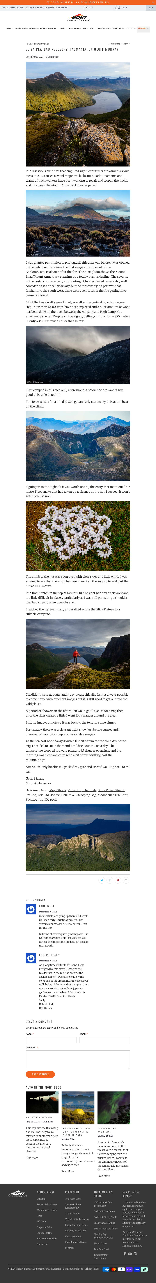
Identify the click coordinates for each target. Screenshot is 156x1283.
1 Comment (47, 1121)
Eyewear (106, 28)
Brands (131, 28)
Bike (92, 28)
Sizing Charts (100, 1243)
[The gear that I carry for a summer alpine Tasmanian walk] (78, 1107)
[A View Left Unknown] (42, 1102)
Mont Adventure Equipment (30, 1268)
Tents (8, 28)
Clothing (33, 28)
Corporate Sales (44, 1227)
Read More (32, 1157)
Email (84, 1034)
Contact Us (42, 1244)
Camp (62, 28)
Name (30, 1034)
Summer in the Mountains (107, 1130)
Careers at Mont (73, 1236)
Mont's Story (54, 7)
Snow (84, 28)
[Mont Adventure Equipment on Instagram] (135, 1254)
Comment (32, 1047)
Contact (64, 7)
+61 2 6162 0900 (8, 7)
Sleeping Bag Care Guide (105, 1228)
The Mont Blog (72, 1213)
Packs (42, 28)
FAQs (39, 1215)
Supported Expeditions (76, 1225)
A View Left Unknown (39, 1117)
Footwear (52, 28)
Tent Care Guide (102, 1249)
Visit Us (43, 7)
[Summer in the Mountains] (114, 1107)
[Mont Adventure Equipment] (78, 18)
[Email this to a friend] (126, 880)
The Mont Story (73, 1198)
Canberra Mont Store (75, 1230)
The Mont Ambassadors (77, 1219)
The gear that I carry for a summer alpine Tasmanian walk (76, 1131)
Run (98, 28)
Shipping (41, 1198)
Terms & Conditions (73, 1268)
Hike (69, 28)
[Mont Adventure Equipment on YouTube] (130, 1254)
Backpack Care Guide (104, 1211)
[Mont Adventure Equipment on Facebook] (124, 1254)
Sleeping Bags (20, 28)
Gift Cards (29, 7)
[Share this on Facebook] (109, 880)
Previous (115, 44)
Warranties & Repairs (47, 1210)
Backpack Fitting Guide (105, 1217)
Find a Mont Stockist (47, 1238)
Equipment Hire (44, 1233)
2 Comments (52, 57)
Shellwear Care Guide (104, 1222)
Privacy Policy (92, 1268)
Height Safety (118, 28)
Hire (37, 7)
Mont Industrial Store (76, 1242)
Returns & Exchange (47, 1204)
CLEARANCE (142, 28)
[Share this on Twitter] (101, 880)
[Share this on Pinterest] (118, 880)
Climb (76, 28)
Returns (20, 7)
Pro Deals (69, 1247)
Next (125, 44)
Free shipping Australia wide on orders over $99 (78, 2)
